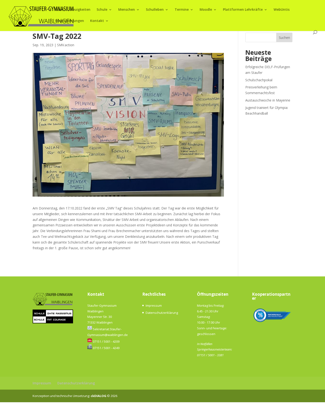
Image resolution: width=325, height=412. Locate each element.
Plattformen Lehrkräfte (243, 10)
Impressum (154, 305)
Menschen (126, 10)
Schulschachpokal (258, 80)
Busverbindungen (69, 21)
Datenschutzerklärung (162, 312)
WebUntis (282, 10)
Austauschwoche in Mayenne (267, 100)
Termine (182, 10)
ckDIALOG (99, 396)
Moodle (206, 10)
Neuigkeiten (80, 10)
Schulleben (155, 10)
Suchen (284, 37)
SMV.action (65, 45)
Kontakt (97, 21)
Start (59, 10)
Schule (102, 10)
